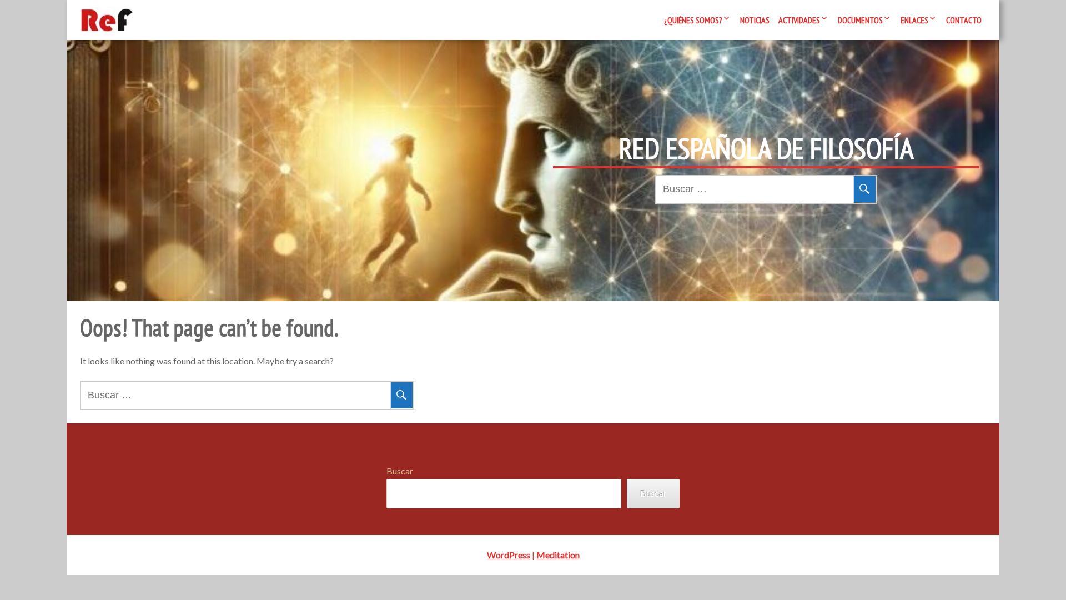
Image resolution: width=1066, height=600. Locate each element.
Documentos (860, 20)
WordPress (508, 554)
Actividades (799, 20)
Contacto (964, 20)
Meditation (558, 554)
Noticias (755, 20)
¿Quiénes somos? (693, 20)
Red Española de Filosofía (766, 148)
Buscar (399, 471)
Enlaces (914, 20)
